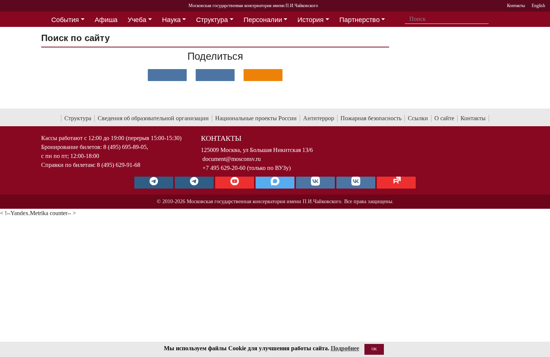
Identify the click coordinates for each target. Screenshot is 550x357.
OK (374, 349)
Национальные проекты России (256, 118)
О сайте (444, 118)
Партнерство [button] (359, 20)
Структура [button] (212, 20)
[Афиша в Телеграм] (396, 183)
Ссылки (418, 118)
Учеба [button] (137, 20)
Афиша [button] (106, 20)
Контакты (473, 118)
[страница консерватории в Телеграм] (153, 183)
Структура (77, 118)
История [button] (310, 20)
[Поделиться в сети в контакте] (167, 75)
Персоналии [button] (263, 20)
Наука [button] (171, 20)
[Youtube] (234, 183)
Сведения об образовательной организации (153, 118)
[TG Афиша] (194, 183)
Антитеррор (318, 118)
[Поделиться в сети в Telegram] (215, 75)
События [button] (65, 20)
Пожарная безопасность (370, 118)
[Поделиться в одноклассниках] (263, 75)
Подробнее (345, 348)
